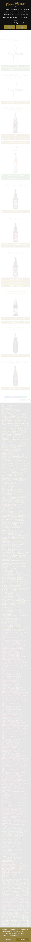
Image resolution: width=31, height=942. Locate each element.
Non (21, 27)
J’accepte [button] (22, 939)
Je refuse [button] (8, 939)
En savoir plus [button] (19, 935)
